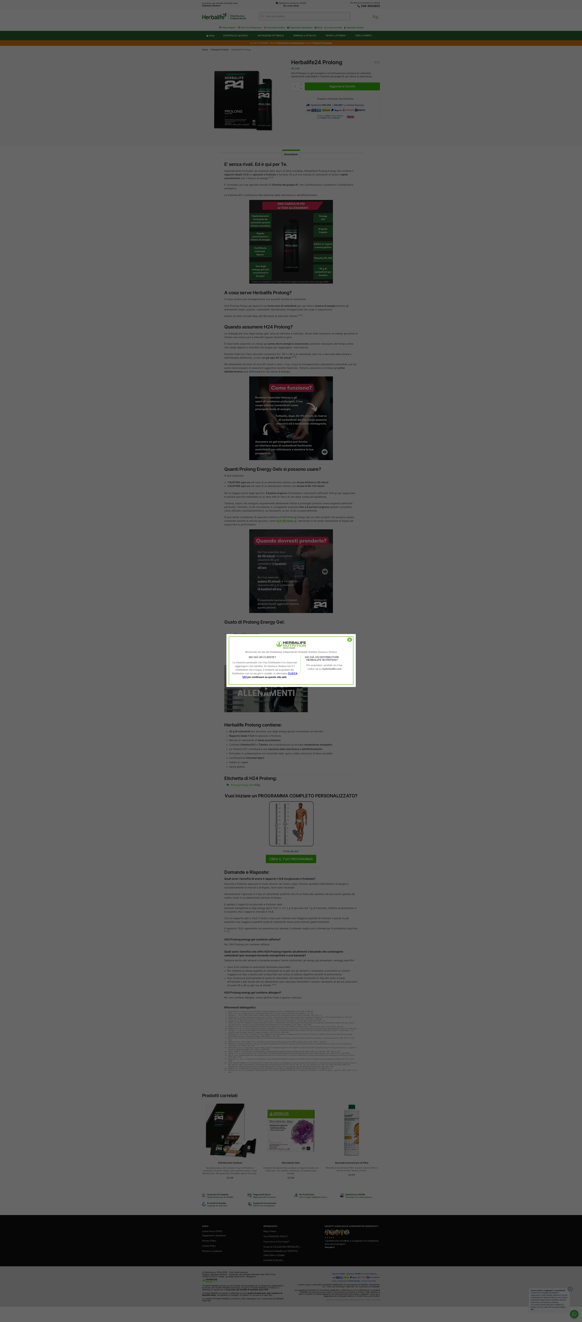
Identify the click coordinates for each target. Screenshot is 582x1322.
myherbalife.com (331, 669)
